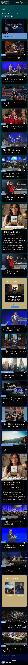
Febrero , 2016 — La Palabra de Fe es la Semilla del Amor (13, 425)
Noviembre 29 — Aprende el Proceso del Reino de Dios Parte (14, 626)
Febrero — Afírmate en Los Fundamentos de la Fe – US (12, 151)
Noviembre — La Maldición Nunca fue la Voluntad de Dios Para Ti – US (13, 400)
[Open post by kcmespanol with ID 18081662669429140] (9, 588)
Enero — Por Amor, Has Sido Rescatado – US (13, 198)
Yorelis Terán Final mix (11, 58)
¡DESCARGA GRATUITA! (11, 232)
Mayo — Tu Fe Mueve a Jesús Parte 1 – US (13, 650)
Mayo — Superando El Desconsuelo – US (11, 272)
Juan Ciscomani (9, 36)
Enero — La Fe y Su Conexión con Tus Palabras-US (13, 546)
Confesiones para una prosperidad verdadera (14, 449)
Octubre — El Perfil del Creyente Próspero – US (11, 175)
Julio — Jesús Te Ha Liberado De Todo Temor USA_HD (14, 352)
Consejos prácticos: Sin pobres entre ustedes (13, 376)
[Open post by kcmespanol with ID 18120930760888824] (19, 588)
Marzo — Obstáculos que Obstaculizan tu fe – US (12, 329)
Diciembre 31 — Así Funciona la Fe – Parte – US (14, 570)
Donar (17, 2)
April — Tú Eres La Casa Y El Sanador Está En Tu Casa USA (13, 127)
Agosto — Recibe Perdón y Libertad (12, 104)
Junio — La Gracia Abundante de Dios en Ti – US (14, 80)
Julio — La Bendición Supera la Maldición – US (14, 523)
